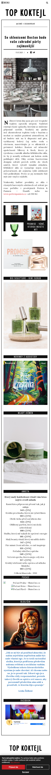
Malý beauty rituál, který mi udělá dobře (25, 539)
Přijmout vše (13, 767)
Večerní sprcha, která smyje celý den (25, 557)
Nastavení (25, 772)
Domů (20, 24)
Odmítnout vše (37, 767)
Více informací (15, 762)
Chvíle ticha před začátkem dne (25, 519)
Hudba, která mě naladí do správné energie (25, 533)
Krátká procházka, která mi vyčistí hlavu (26, 513)
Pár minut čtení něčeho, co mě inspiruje (25, 545)
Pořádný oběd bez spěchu (25, 551)
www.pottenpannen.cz (15, 194)
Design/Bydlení (29, 24)
